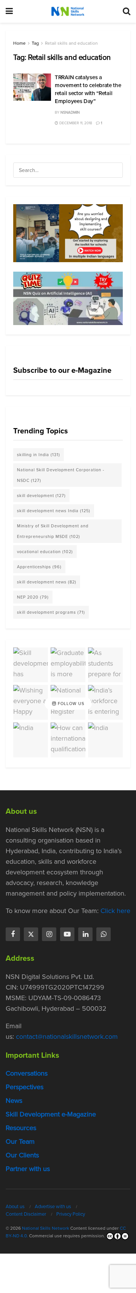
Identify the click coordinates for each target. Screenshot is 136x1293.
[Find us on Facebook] (13, 934)
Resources (21, 1128)
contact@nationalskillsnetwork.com (67, 1036)
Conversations (27, 1073)
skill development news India (53, 511)
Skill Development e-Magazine (51, 1114)
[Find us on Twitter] (31, 934)
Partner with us (28, 1169)
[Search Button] (126, 11)
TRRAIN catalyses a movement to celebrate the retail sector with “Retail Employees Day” (88, 89)
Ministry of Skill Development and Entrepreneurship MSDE (52, 531)
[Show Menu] (9, 11)
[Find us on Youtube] (67, 934)
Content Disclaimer (26, 1214)
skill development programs (51, 612)
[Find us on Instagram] (49, 934)
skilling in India (38, 455)
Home (19, 43)
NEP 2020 (33, 597)
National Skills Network (45, 1228)
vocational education (45, 552)
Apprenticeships (39, 567)
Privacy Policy (70, 1214)
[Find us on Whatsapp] (103, 934)
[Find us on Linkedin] (85, 934)
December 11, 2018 (75, 123)
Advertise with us (53, 1206)
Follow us (70, 703)
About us (15, 1206)
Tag (35, 43)
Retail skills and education (71, 43)
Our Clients (22, 1155)
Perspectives (24, 1087)
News (14, 1100)
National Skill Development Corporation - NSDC (60, 475)
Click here (115, 911)
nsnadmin (70, 112)
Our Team (20, 1141)
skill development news (46, 582)
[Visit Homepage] (67, 11)
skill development (41, 495)
